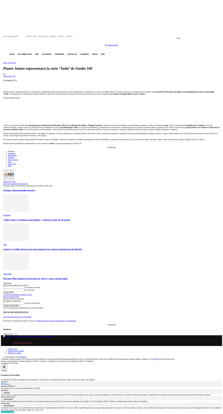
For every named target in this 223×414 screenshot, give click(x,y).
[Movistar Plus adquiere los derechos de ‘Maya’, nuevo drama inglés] (16, 272)
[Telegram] (49, 84)
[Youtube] (188, 35)
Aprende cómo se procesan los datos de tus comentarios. (56, 321)
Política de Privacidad (11, 297)
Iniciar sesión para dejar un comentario (17, 317)
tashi (9, 166)
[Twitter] (185, 35)
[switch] (2, 392)
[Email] (40, 84)
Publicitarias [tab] (5, 403)
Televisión (11, 63)
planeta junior (13, 160)
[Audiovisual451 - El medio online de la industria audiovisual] (111, 46)
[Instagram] (180, 35)
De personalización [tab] (8, 397)
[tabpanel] (111, 388)
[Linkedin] (183, 35)
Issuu (178, 38)
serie (9, 162)
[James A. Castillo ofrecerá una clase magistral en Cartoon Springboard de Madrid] (16, 243)
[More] (57, 84)
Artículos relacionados (13, 190)
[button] (217, 54)
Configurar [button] (5, 363)
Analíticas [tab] (4, 390)
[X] (15, 84)
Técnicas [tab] (4, 382)
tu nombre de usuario (32, 287)
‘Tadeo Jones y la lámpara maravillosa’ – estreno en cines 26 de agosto (36, 220)
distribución (12, 156)
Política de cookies (15, 353)
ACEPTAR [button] (13, 363)
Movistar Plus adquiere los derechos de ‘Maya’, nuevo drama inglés (35, 278)
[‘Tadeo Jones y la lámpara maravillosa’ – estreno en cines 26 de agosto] (16, 213)
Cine (5, 245)
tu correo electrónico (32, 303)
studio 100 (12, 164)
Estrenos (7, 215)
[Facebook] (177, 35)
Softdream (22, 357)
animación (11, 153)
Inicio (5, 63)
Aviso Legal (12, 349)
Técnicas (7, 384)
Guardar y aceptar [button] (7, 412)
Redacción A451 (9, 76)
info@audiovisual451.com (23, 343)
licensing (11, 158)
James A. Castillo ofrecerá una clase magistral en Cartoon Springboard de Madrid (42, 249)
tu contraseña (29, 290)
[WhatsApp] (24, 84)
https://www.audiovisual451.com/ (15, 184)
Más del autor (29, 190)
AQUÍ (155, 359)
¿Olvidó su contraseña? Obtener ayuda (17, 295)
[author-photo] (8, 179)
